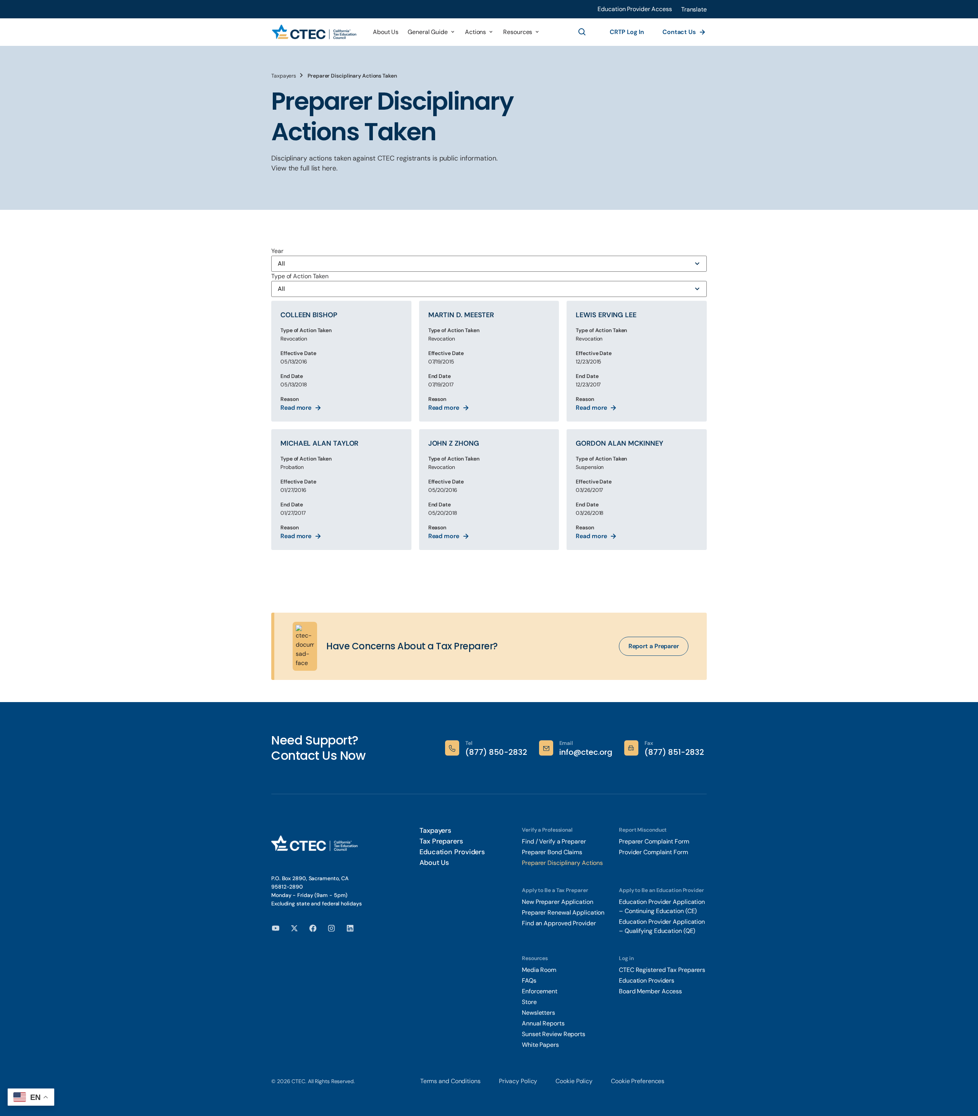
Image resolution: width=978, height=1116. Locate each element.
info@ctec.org (585, 752)
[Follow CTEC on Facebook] (313, 928)
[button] (694, 9)
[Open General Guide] (453, 32)
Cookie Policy (574, 1081)
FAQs (529, 980)
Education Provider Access (634, 9)
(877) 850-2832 (496, 752)
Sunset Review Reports (553, 1034)
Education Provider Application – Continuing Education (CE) (662, 906)
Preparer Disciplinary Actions (562, 863)
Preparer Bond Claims (552, 852)
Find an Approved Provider (559, 923)
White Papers (541, 1045)
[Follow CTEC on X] (294, 928)
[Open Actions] (491, 32)
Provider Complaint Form (653, 852)
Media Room (539, 970)
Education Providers (452, 851)
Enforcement (539, 991)
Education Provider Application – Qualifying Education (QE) (662, 926)
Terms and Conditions (450, 1081)
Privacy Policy (518, 1081)
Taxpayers (283, 75)
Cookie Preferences (637, 1081)
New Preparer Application (557, 902)
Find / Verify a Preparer (554, 841)
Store (529, 1002)
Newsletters (538, 1013)
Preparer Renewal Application (563, 912)
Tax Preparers (441, 841)
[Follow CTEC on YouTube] (275, 928)
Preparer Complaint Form (654, 841)
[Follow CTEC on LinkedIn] (350, 928)
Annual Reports (543, 1023)
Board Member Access (650, 991)
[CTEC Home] (314, 32)
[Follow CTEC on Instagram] (331, 928)
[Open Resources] (537, 32)
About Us (434, 862)
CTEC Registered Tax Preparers (662, 970)
